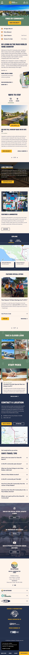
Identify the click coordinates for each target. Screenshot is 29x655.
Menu (2, 3)
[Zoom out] (26, 254)
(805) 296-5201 (7, 417)
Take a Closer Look (14, 336)
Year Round (23, 35)
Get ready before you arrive (9, 450)
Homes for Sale (8, 39)
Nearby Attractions (18, 241)
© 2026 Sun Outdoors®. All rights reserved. (14, 640)
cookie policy (10, 646)
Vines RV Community (14, 19)
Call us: (11, 579)
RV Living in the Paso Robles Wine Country (14, 45)
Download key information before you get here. (7, 76)
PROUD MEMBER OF (14, 628)
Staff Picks (14, 365)
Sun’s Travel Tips (9, 453)
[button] (7, 82)
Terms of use (16, 443)
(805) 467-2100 (16, 579)
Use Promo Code (8, 314)
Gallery (15, 653)
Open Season (8, 35)
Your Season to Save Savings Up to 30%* (14, 300)
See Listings (24, 39)
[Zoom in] (26, 251)
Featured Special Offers (14, 274)
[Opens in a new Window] (14, 632)
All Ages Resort (8, 28)
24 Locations (4, 133)
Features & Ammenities (9, 214)
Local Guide (11, 241)
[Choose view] (26, 258)
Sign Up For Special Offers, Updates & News (14, 512)
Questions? (14, 580)
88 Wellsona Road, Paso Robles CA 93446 (12, 415)
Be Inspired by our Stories (14, 529)
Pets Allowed (7, 32)
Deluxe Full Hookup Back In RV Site (13, 129)
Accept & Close (6, 648)
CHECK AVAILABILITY (24, 653)
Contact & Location (12, 402)
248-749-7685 (19, 582)
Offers (10, 653)
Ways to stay (3, 653)
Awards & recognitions (14, 608)
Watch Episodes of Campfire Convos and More (14, 547)
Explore (14, 236)
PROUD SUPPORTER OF (14, 619)
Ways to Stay (14, 95)
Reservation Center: (11, 582)
